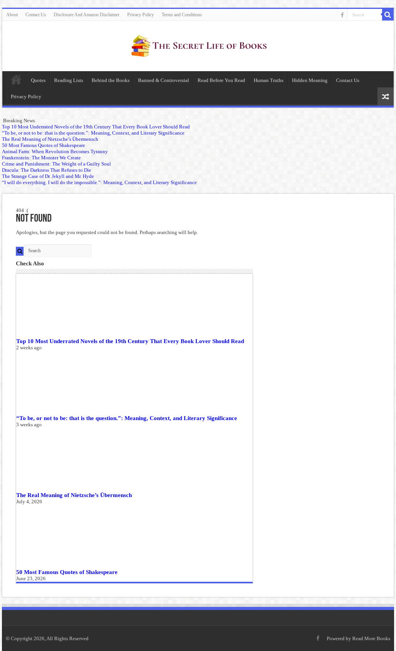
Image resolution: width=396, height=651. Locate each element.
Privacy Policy (140, 14)
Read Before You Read (221, 80)
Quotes (38, 80)
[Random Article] (385, 96)
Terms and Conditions (182, 14)
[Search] (388, 15)
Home (16, 79)
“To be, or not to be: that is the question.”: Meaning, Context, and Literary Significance (126, 418)
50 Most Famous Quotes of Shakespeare (67, 572)
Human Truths (268, 80)
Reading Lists (68, 80)
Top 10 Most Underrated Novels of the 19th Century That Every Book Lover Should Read (130, 341)
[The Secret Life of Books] (198, 44)
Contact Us (36, 14)
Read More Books (371, 638)
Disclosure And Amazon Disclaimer (86, 14)
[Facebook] (342, 15)
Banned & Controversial (163, 80)
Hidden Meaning (310, 80)
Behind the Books (111, 80)
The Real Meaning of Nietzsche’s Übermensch (74, 495)
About (12, 14)
